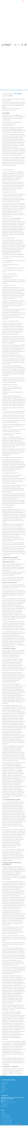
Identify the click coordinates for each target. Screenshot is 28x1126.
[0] (23, 45)
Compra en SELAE (5, 1089)
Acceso (18, 45)
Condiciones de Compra (6, 1118)
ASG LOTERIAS (17, 93)
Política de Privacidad (5, 1115)
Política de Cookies (5, 1116)
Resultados (3, 1085)
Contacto (3, 1086)
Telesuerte (3, 1112)
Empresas (3, 1087)
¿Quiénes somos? (5, 1082)
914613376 (5, 1100)
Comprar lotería (4, 1083)
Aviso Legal (3, 1114)
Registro (3, 1091)
